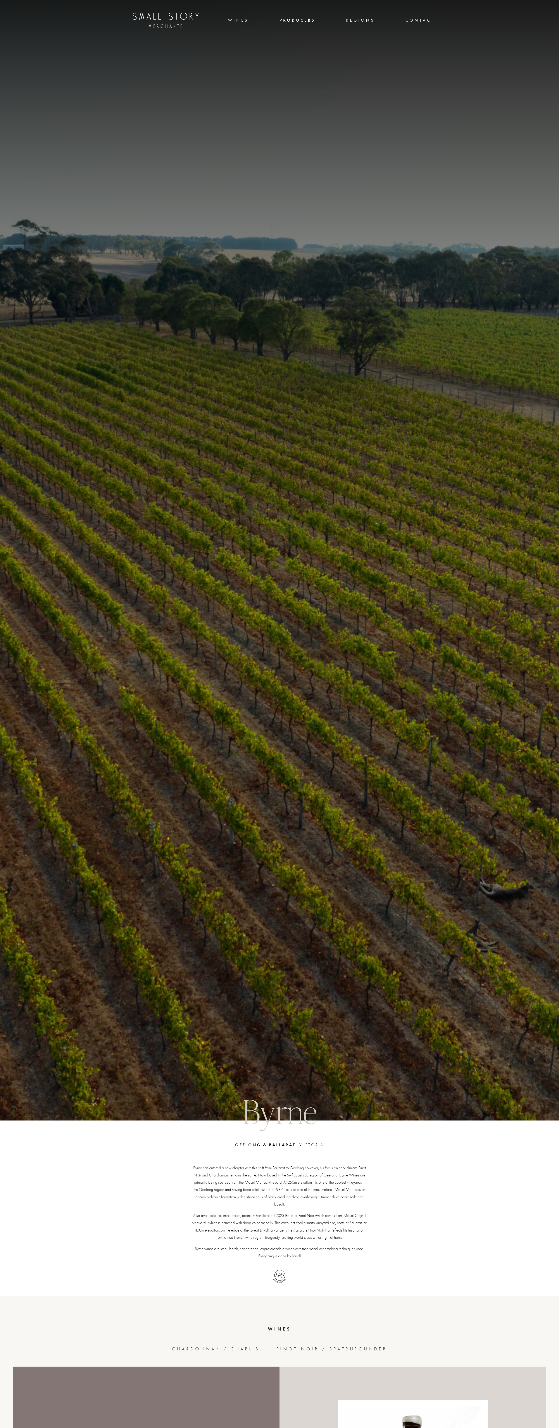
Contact (420, 20)
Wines (238, 20)
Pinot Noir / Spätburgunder (331, 1349)
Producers (298, 20)
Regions (360, 20)
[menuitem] (238, 20)
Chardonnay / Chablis (216, 1349)
